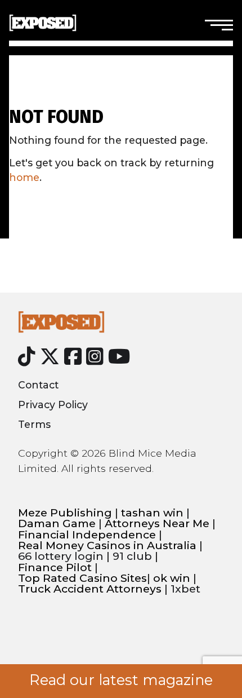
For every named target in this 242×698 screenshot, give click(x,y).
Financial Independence (87, 534)
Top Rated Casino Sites (82, 578)
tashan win (152, 512)
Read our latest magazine (121, 680)
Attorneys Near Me (157, 523)
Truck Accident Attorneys (90, 589)
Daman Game (57, 523)
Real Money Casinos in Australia (107, 545)
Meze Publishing (65, 512)
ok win (171, 578)
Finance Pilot (55, 567)
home (24, 177)
